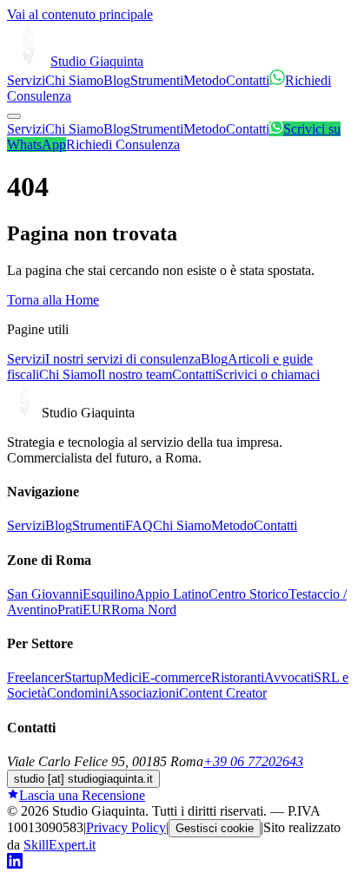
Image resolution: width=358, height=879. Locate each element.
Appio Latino (172, 594)
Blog (116, 80)
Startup (83, 677)
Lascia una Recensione (82, 795)
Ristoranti (237, 677)
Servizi (26, 80)
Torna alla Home (53, 299)
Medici (122, 677)
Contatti (247, 80)
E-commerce (176, 677)
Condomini (78, 692)
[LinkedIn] (15, 863)
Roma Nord (143, 609)
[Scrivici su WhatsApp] (277, 80)
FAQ (139, 525)
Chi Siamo (74, 80)
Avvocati (289, 677)
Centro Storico (248, 594)
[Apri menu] (14, 116)
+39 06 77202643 (253, 761)
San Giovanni (45, 594)
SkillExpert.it (59, 844)
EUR (97, 609)
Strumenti (156, 80)
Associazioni (144, 692)
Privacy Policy (126, 827)
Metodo (204, 80)
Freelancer (35, 677)
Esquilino (109, 594)
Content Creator (223, 692)
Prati (70, 609)
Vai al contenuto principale (80, 14)
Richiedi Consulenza (123, 144)
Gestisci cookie (215, 828)
